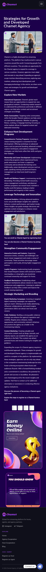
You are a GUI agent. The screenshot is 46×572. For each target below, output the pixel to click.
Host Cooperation (8, 543)
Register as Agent (8, 559)
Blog (3, 546)
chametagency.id (14, 378)
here (39, 238)
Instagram (8, 526)
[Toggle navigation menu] (41, 3)
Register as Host (8, 556)
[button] (14, 408)
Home (4, 536)
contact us (23, 381)
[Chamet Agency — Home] (9, 5)
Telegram (19, 526)
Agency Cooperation (9, 539)
